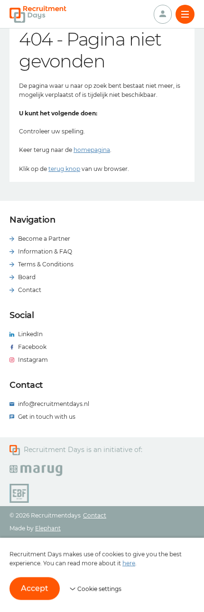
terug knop (64, 168)
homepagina (92, 149)
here (128, 563)
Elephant (48, 528)
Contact (94, 515)
